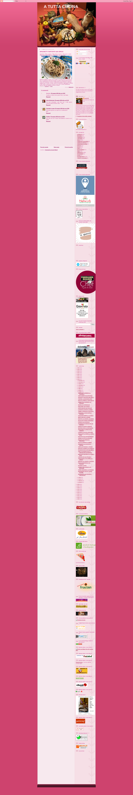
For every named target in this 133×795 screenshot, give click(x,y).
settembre (80, 385)
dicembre (80, 380)
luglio (79, 388)
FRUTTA (79, 145)
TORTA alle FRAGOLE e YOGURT (85, 446)
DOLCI (78, 140)
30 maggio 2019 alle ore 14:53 (57, 116)
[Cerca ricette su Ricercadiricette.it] (80, 620)
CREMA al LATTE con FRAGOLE (85, 438)
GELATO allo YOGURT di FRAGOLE (85, 420)
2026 (78, 367)
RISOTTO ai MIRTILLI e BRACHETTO (86, 400)
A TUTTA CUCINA (61, 6)
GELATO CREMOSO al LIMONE (85, 442)
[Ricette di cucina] (80, 723)
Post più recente (44, 147)
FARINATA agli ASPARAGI (84, 422)
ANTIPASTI (79, 134)
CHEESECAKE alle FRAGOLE (84, 457)
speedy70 (87, 98)
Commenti (80, 53)
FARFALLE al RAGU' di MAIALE (85, 426)
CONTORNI (79, 138)
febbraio (80, 480)
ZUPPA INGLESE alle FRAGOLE (85, 408)
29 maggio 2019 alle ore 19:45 (58, 93)
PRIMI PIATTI (71, 87)
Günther (48, 116)
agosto (80, 386)
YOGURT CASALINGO (82, 158)
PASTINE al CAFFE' (82, 465)
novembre (80, 382)
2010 (78, 497)
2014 (78, 490)
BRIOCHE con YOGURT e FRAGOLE (86, 461)
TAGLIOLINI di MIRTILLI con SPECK (85, 415)
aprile (79, 477)
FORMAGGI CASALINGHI (82, 141)
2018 (78, 484)
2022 (78, 374)
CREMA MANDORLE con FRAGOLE (86, 469)
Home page (56, 147)
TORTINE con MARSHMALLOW (85, 398)
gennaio (80, 482)
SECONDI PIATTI (80, 156)
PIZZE (78, 151)
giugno (80, 390)
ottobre (80, 383)
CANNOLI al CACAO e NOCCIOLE (85, 432)
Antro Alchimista (50, 100)
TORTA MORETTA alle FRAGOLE (85, 395)
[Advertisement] (87, 75)
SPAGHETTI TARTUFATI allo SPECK (86, 397)
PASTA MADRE (80, 149)
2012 (78, 494)
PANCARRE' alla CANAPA (84, 406)
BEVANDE (79, 135)
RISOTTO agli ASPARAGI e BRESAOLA (84, 440)
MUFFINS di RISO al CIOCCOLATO (85, 428)
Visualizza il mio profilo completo (84, 116)
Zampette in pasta (50, 108)
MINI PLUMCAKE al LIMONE (84, 417)
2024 (78, 371)
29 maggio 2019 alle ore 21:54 (62, 100)
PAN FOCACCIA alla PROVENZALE (86, 436)
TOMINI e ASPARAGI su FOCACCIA (86, 411)
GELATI (78, 146)
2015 (78, 489)
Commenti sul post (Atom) (51, 150)
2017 (78, 486)
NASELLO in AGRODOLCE (84, 404)
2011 (78, 495)
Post (79, 51)
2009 (78, 498)
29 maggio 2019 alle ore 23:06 (62, 108)
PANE (78, 148)
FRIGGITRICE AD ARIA (82, 144)
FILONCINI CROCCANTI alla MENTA (86, 450)
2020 (78, 377)
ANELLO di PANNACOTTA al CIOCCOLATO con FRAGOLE (85, 452)
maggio (80, 391)
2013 (78, 492)
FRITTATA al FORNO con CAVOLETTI (86, 448)
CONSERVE (79, 137)
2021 (78, 375)
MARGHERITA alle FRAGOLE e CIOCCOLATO (85, 475)
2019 (78, 379)
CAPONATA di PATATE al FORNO (85, 409)
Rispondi (48, 96)
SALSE (78, 155)
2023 (78, 372)
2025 (78, 369)
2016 (78, 487)
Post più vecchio (69, 147)
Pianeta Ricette (79, 662)
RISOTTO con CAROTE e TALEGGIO (86, 418)
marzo (79, 479)
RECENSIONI (80, 153)
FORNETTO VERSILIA (82, 142)
